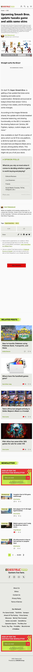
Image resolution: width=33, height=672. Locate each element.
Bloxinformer (26, 626)
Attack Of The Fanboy (11, 615)
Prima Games (23, 615)
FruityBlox (17, 626)
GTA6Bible (15, 629)
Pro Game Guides (8, 612)
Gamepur (26, 612)
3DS (7, 10)
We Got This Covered (20, 618)
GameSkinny (22, 621)
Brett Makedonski (10, 35)
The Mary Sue (22, 623)
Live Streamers (10, 180)
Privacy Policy (21, 482)
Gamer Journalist (11, 621)
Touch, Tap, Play (7, 626)
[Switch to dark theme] (28, 6)
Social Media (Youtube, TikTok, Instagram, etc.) (15, 188)
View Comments (16, 265)
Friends (8, 184)
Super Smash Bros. (9, 223)
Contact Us (16, 595)
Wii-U (17, 223)
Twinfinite (18, 612)
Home (2, 10)
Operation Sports (10, 623)
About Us (16, 588)
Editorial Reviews (11, 176)
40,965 (19, 555)
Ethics (16, 591)
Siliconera (8, 618)
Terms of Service (12, 482)
